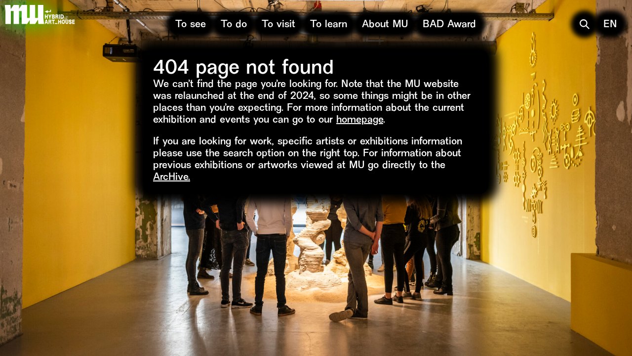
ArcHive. (171, 177)
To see (190, 25)
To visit (278, 25)
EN (610, 25)
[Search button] (584, 24)
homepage (359, 120)
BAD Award (449, 25)
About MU (385, 25)
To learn (328, 25)
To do (234, 25)
